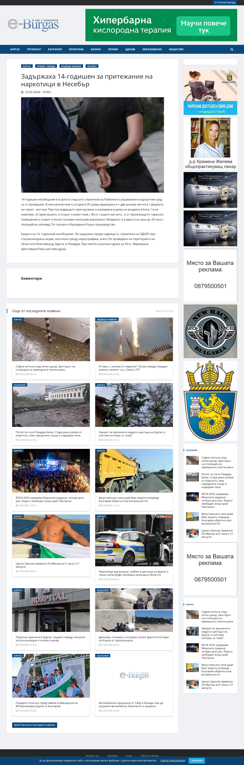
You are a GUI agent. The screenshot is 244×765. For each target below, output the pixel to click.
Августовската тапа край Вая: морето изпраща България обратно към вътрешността (129, 499)
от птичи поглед (225, 2)
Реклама (113, 755)
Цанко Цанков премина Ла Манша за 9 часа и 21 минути (47, 565)
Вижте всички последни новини (34, 725)
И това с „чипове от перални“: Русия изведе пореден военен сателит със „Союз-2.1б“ (133, 368)
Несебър (92, 66)
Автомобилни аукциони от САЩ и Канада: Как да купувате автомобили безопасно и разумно (131, 704)
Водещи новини (71, 66)
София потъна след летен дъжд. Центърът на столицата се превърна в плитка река (45, 368)
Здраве (130, 49)
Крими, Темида (46, 66)
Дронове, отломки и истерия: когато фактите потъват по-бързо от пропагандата (134, 638)
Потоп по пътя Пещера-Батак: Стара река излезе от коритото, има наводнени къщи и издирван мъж (49, 433)
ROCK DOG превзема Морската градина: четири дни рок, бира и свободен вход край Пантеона (50, 499)
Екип (129, 755)
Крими (113, 49)
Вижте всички (164, 311)
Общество (176, 49)
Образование (152, 49)
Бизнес (96, 49)
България (55, 49)
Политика (76, 49)
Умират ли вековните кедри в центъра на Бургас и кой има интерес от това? (132, 433)
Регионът (34, 49)
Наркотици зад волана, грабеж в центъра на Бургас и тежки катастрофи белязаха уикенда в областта (133, 573)
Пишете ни (92, 755)
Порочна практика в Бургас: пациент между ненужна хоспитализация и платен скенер (50, 638)
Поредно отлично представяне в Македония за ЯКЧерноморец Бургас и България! (47, 704)
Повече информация (172, 760)
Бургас (15, 49)
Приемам (196, 760)
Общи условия (150, 755)
